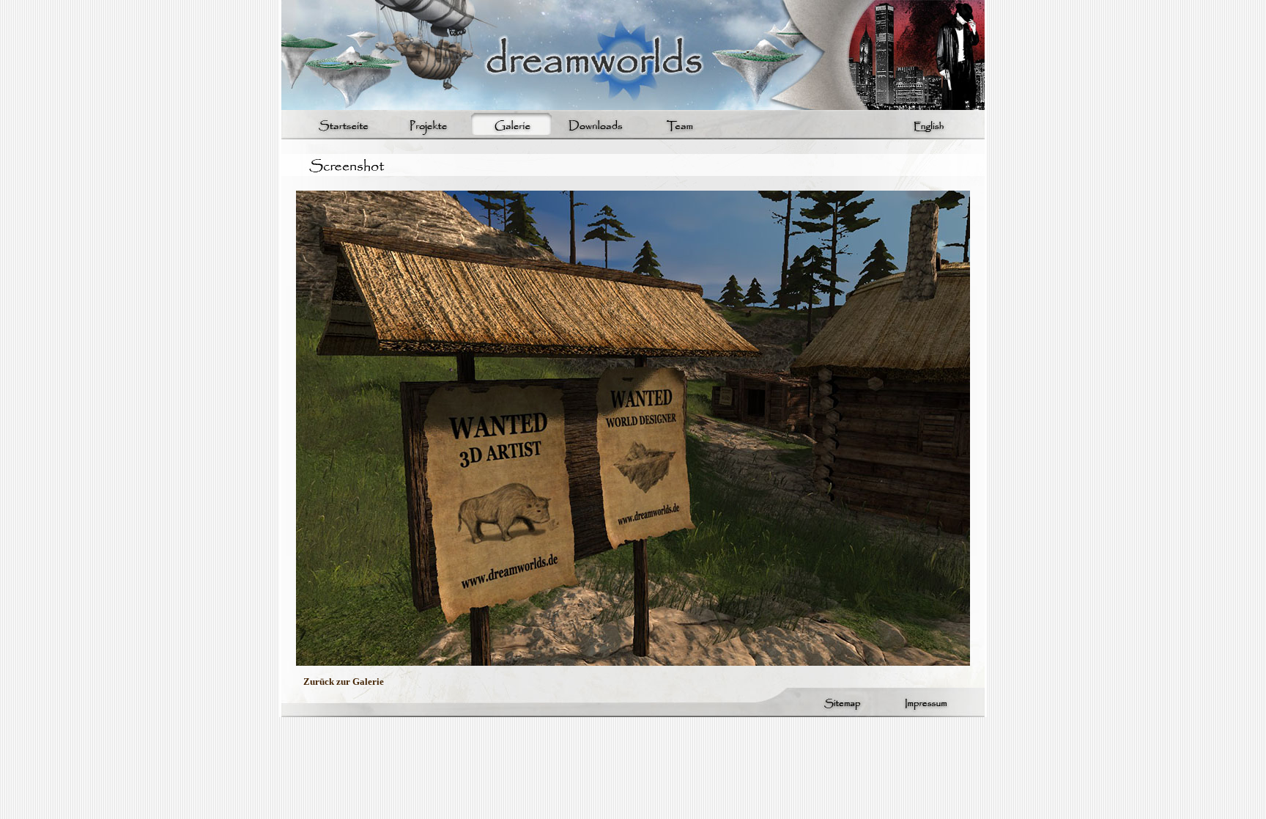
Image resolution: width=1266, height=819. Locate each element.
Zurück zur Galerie (343, 681)
